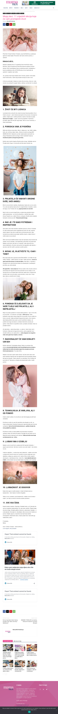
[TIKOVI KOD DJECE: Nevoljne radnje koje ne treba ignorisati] (20, 663)
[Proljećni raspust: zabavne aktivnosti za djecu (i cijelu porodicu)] (32, 647)
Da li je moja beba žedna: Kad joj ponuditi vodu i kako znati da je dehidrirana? (10, 621)
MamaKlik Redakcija (11, 21)
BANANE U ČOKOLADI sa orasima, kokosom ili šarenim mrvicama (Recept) (29, 621)
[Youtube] (47, 689)
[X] (7, 24)
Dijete (26, 7)
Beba (22, 7)
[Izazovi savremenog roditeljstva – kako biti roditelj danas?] (32, 663)
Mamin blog (8, 13)
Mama (30, 7)
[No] (56, 710)
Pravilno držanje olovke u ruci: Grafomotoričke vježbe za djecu (8, 670)
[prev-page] (4, 674)
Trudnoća (16, 7)
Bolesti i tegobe (18, 666)
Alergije (16, 650)
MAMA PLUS (36, 7)
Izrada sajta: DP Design (21, 700)
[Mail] (43, 689)
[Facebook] (4, 24)
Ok (29, 711)
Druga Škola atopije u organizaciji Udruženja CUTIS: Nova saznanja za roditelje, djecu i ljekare (19, 655)
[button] (53, 8)
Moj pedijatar (13, 528)
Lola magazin (6, 528)
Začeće (10, 7)
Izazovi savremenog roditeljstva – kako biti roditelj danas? (31, 670)
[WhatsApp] (14, 24)
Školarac (18, 13)
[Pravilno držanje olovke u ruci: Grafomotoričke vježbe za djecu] (8, 663)
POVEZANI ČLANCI (8, 641)
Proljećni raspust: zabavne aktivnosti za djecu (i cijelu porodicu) (32, 654)
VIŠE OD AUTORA (17, 641)
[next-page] (6, 674)
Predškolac (13, 13)
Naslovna (5, 7)
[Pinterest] (10, 24)
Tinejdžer (22, 13)
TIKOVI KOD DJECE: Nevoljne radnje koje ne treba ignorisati (19, 670)
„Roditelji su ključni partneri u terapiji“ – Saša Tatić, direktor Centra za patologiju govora (7, 655)
